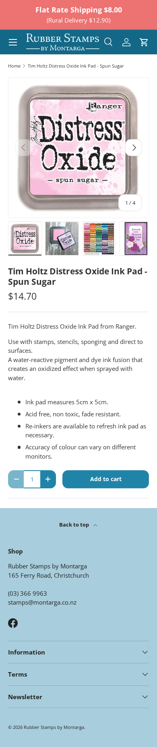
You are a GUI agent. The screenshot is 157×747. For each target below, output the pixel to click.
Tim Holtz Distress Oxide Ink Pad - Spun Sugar (76, 66)
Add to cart (106, 479)
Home (14, 66)
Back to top (74, 524)
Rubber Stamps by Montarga (54, 727)
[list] (78, 148)
